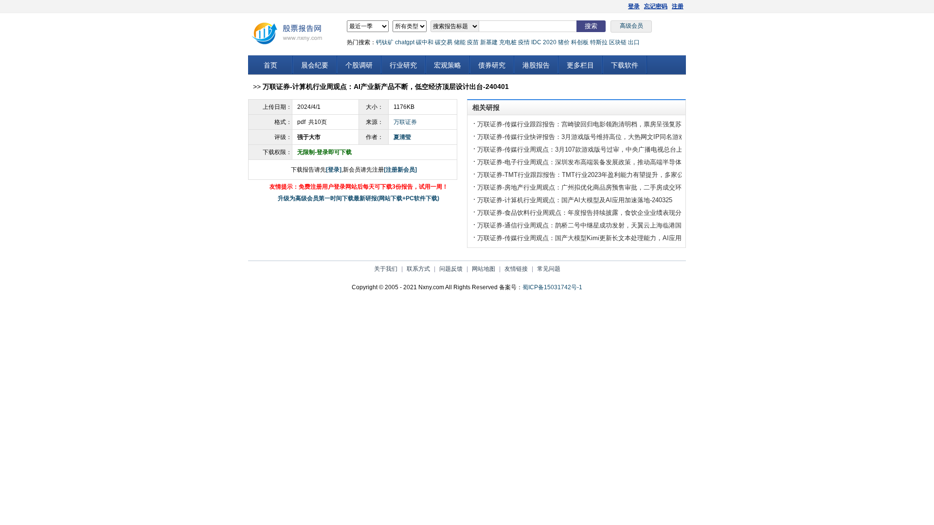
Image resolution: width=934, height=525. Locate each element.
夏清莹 (402, 137)
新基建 (489, 42)
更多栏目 (580, 65)
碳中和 (424, 42)
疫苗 (473, 42)
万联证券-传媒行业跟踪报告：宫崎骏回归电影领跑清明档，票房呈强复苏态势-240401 (597, 124)
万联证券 (405, 122)
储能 (460, 42)
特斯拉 (599, 42)
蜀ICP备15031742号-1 (552, 287)
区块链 (618, 42)
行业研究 (403, 65)
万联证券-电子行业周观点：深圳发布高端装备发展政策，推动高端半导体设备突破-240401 (603, 162)
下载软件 (624, 65)
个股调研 (359, 65)
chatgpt (404, 42)
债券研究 (491, 65)
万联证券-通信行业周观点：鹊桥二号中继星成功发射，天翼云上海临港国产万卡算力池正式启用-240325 (622, 225)
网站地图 (483, 268)
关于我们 (385, 268)
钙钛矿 (385, 42)
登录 (634, 6)
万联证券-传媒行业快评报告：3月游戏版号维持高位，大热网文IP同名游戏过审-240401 (598, 136)
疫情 (524, 42)
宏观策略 (447, 65)
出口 (634, 42)
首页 (270, 65)
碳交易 (443, 42)
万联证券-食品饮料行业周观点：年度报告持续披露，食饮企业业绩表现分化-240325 (593, 212)
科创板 (580, 42)
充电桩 (508, 42)
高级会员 (631, 25)
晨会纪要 (314, 65)
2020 (550, 42)
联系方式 (418, 268)
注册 (677, 6)
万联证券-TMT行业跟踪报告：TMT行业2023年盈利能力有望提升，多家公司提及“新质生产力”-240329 (618, 174)
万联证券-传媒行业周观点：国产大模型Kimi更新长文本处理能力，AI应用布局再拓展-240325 (606, 238)
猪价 (564, 42)
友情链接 (516, 268)
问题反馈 (451, 268)
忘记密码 (655, 6)
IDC (536, 42)
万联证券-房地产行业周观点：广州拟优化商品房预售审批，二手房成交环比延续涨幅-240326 (606, 187)
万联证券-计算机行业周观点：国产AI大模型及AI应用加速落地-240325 (574, 200)
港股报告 (536, 65)
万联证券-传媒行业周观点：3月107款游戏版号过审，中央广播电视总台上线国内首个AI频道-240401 (616, 149)
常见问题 (548, 268)
